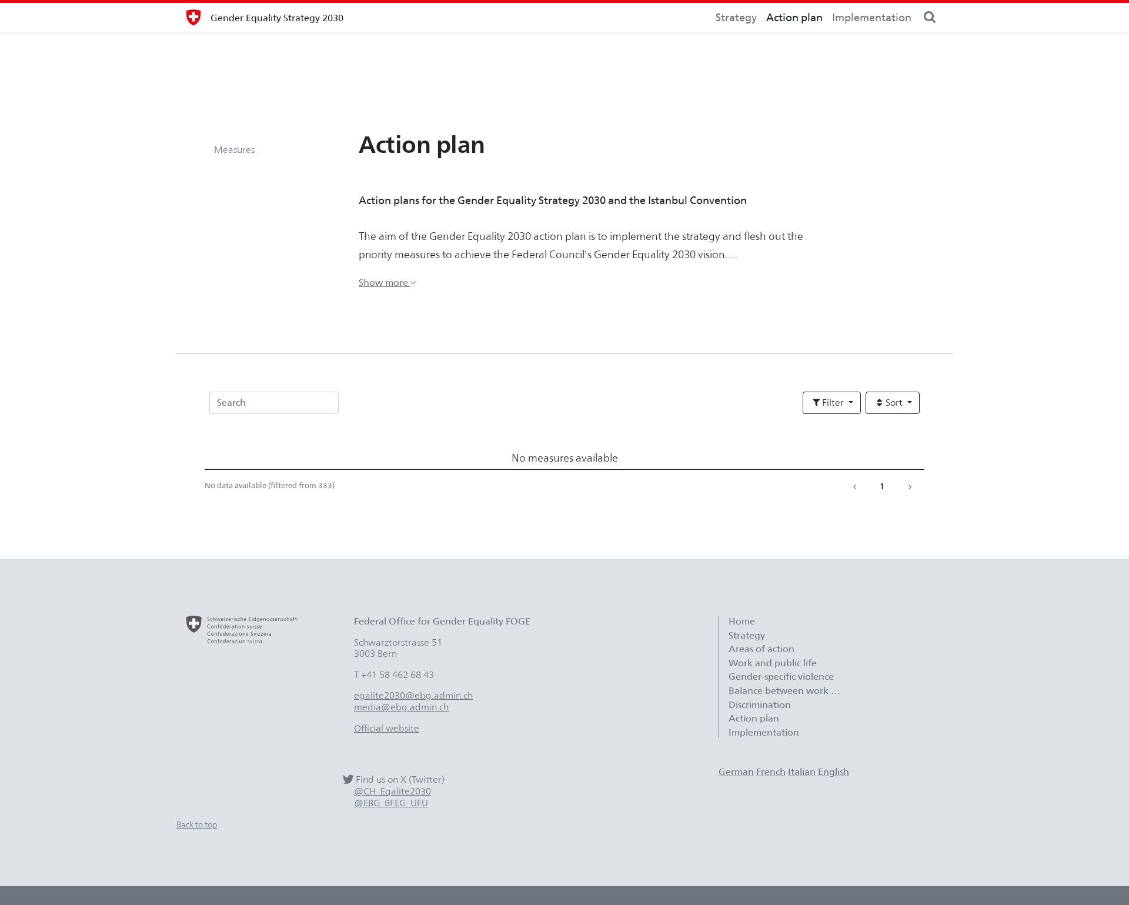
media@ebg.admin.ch (401, 707)
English (833, 771)
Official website (386, 728)
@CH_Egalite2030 (392, 791)
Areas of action (763, 648)
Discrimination (760, 704)
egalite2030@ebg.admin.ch (413, 695)
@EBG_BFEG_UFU (391, 803)
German (736, 771)
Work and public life (773, 663)
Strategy (736, 17)
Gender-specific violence (781, 676)
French (771, 771)
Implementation (871, 17)
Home (742, 621)
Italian (802, 771)
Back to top (196, 824)
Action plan (794, 17)
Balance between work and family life (790, 690)
